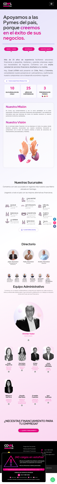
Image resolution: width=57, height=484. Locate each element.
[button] (44, 455)
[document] (28, 242)
